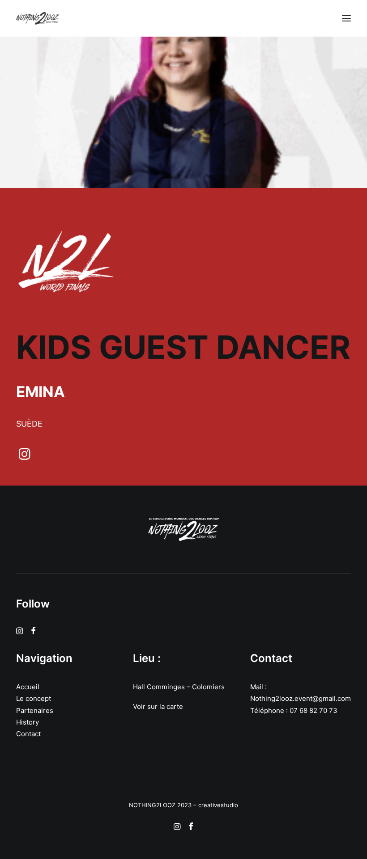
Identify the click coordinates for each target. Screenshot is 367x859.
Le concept (33, 698)
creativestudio (218, 805)
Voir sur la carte (158, 706)
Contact (28, 733)
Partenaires (34, 710)
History (27, 722)
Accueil (27, 687)
